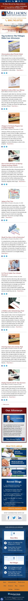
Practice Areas (21, 582)
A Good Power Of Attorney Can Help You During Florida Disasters (12, 494)
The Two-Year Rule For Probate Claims (12, 498)
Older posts (5, 404)
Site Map (10, 589)
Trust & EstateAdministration (17, 462)
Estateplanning (19, 452)
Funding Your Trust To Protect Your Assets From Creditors (13, 503)
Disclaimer (17, 589)
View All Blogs (14, 508)
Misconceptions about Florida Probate (12, 54)
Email (16, 1)
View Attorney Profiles (13, 439)
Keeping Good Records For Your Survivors (13, 383)
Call (13, 1)
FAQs (5, 586)
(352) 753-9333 (16, 547)
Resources (10, 586)
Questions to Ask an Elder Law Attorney (12, 90)
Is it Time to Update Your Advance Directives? (11, 274)
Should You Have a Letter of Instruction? (13, 237)
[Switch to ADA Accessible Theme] (1, 599)
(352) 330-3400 (14, 549)
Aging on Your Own (7, 201)
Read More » (20, 70)
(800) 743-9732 (17, 550)
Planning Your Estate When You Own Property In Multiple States (12, 490)
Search (21, 1)
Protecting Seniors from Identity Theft (12, 347)
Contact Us (21, 586)
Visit (19, 1)
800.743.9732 (15, 20)
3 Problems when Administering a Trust (12, 311)
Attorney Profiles (12, 582)
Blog (16, 586)
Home (4, 582)
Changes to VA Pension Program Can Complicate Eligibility (12, 127)
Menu (9, 1)
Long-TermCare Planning (19, 472)
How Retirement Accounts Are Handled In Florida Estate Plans (12, 485)
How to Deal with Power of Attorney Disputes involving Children (11, 165)
